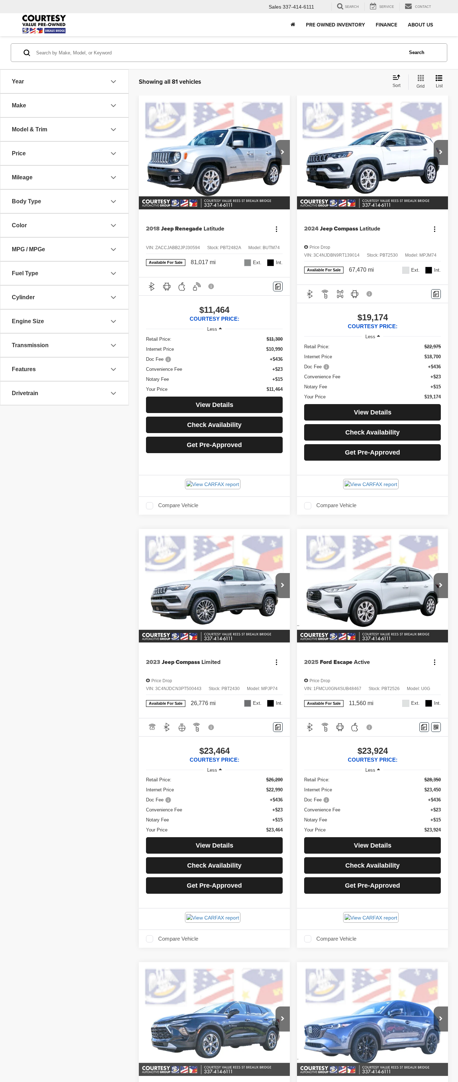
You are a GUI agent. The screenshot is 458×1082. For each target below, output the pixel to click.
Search (416, 52)
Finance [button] (386, 24)
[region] (214, 364)
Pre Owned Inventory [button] (335, 24)
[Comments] (278, 286)
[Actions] (276, 229)
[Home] (293, 24)
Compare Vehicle (178, 505)
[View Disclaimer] (211, 286)
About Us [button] (420, 24)
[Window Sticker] (436, 727)
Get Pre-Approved (214, 444)
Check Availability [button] (214, 424)
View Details (214, 404)
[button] (283, 152)
